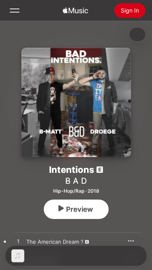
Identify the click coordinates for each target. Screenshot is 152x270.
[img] (75, 10)
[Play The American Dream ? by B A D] (18, 241)
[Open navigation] (15, 10)
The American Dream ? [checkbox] (54, 241)
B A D (76, 181)
